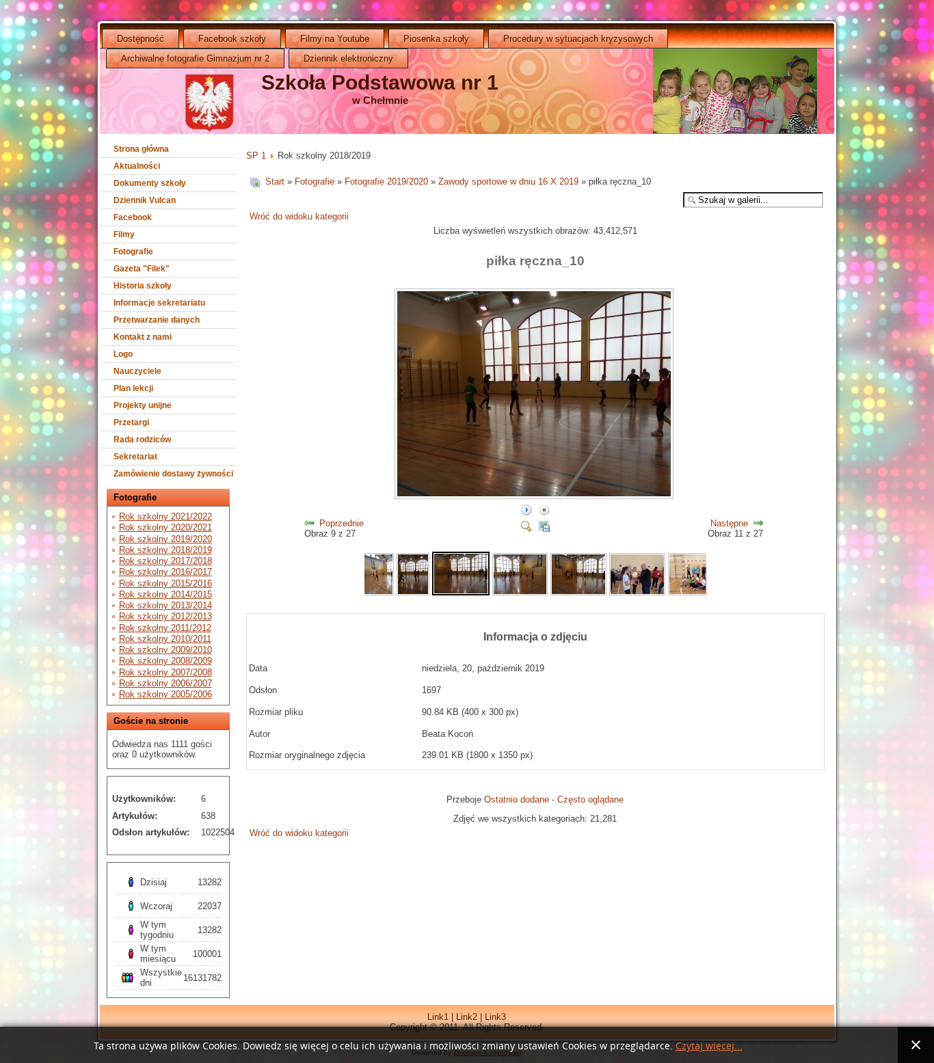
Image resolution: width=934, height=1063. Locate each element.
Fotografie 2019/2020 (386, 181)
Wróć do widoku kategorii (299, 216)
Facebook (133, 217)
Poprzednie (341, 523)
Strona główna (141, 149)
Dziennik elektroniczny (348, 58)
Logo (123, 354)
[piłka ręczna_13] (637, 592)
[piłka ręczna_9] (413, 592)
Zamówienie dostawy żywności (173, 474)
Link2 (466, 1017)
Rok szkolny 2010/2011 (165, 639)
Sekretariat (135, 456)
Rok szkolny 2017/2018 (165, 561)
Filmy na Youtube (334, 38)
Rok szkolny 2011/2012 (165, 628)
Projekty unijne (143, 405)
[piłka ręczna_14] (696, 592)
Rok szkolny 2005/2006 (165, 694)
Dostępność (140, 38)
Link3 (495, 1017)
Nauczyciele (137, 371)
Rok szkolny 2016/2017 (165, 572)
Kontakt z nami (143, 337)
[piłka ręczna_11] (520, 592)
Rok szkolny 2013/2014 (165, 605)
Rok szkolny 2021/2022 (165, 516)
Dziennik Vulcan (145, 200)
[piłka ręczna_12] (578, 592)
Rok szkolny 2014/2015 (165, 594)
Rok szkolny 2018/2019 (165, 550)
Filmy (124, 234)
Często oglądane (590, 799)
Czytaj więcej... (709, 1046)
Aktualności (137, 166)
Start (274, 181)
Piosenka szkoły (436, 38)
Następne (729, 523)
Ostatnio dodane (516, 799)
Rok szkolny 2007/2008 (165, 672)
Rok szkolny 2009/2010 (165, 650)
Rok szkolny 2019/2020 (165, 539)
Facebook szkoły (232, 38)
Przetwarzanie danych (157, 320)
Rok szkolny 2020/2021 (165, 527)
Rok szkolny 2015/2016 (165, 583)
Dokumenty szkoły (150, 183)
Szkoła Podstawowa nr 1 (379, 82)
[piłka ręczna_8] (378, 592)
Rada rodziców (142, 439)
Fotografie (133, 251)
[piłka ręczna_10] (535, 497)
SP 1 (256, 155)
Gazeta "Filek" (142, 268)
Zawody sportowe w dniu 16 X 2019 (508, 181)
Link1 (438, 1017)
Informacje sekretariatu (159, 303)
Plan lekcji (133, 388)
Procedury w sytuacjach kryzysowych (578, 38)
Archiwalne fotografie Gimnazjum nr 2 (195, 58)
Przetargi (131, 422)
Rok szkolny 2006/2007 (165, 683)
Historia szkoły (143, 286)
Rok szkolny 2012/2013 (165, 616)
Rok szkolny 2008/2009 (165, 661)
